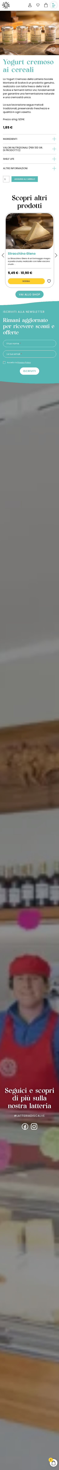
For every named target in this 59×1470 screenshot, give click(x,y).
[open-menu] (54, 5)
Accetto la (19, 362)
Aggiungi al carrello (24, 179)
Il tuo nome (14, 343)
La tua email (14, 354)
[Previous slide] (3, 255)
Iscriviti (29, 371)
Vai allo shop (29, 294)
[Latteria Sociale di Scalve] (6, 5)
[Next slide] (56, 255)
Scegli (26, 281)
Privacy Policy (24, 362)
